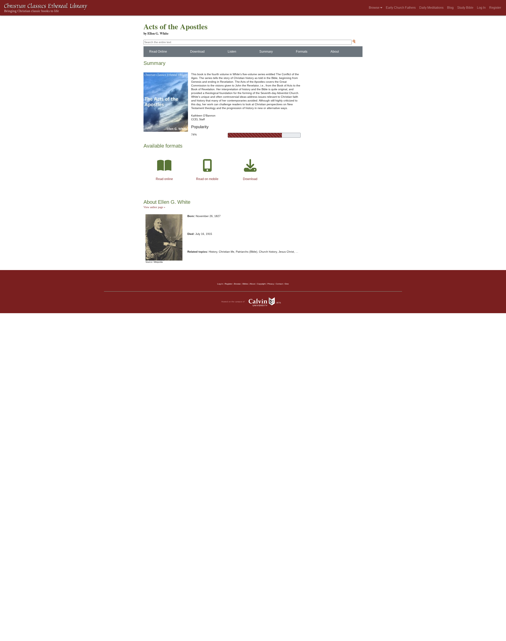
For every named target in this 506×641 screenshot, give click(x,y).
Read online (164, 179)
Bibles (245, 284)
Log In (481, 7)
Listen (232, 51)
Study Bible (465, 7)
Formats (301, 51)
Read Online (158, 51)
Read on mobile (207, 179)
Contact (279, 284)
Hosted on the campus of (233, 302)
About (334, 51)
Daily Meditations (431, 7)
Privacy (270, 284)
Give (287, 284)
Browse (374, 7)
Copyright (261, 284)
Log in (220, 284)
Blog (450, 7)
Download (197, 51)
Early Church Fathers (401, 7)
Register (495, 7)
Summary (266, 51)
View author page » (154, 207)
